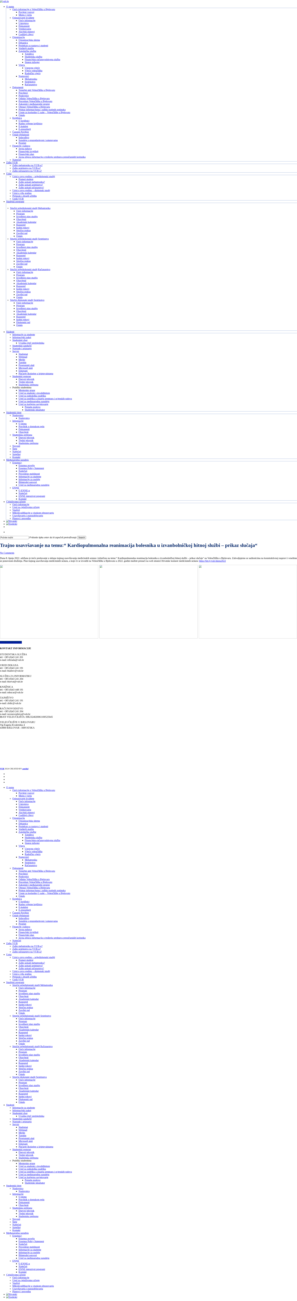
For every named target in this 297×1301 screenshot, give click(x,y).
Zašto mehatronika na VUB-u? (27, 946)
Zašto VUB (12, 943)
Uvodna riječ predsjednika (31, 1116)
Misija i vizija (25, 795)
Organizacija (18, 818)
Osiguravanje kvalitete (23, 798)
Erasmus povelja (27, 1238)
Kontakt (16, 1230)
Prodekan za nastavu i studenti (33, 826)
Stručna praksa (26, 1007)
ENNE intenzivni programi (32, 1269)
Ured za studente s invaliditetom (34, 1166)
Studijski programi (15, 982)
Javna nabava (25, 929)
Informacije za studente (23, 1107)
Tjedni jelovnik (26, 1155)
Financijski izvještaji (28, 932)
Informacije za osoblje (29, 1252)
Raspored (23, 1002)
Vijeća (22, 846)
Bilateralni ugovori (28, 1255)
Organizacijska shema (29, 821)
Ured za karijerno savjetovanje (33, 1177)
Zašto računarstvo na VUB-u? (27, 951)
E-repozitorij (25, 910)
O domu (23, 1196)
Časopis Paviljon (20, 912)
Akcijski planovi (27, 812)
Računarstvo (31, 865)
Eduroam (23, 1144)
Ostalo (22, 896)
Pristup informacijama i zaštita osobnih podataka (42, 890)
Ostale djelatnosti (20, 915)
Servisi (15, 1124)
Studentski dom (13, 1185)
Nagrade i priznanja (22, 1121)
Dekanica (23, 823)
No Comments (7, 553)
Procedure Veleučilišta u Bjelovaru (35, 882)
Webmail (23, 1130)
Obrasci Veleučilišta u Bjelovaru (34, 887)
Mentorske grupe (27, 1163)
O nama (10, 787)
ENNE (15, 1261)
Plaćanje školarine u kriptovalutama (36, 1146)
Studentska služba (33, 837)
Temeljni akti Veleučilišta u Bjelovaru (37, 871)
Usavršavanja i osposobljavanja (27, 1288)
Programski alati (26, 1138)
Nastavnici (24, 857)
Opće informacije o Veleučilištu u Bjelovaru (33, 790)
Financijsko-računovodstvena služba (42, 840)
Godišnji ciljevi (26, 815)
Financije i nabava (21, 926)
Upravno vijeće (32, 848)
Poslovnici (24, 876)
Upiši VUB (18, 979)
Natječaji (16, 940)
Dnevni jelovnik (26, 1152)
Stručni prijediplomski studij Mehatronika (32, 985)
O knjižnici (24, 901)
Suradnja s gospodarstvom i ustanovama (38, 921)
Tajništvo (29, 834)
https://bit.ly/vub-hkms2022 (212, 561)
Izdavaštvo (24, 918)
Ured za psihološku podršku (32, 1169)
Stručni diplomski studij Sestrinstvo (29, 1077)
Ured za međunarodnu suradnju (34, 1174)
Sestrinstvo (30, 862)
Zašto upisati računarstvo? (31, 968)
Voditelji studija (26, 829)
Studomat (23, 1127)
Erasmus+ (17, 1235)
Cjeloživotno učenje (16, 1274)
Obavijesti (23, 996)
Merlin (22, 1132)
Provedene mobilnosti (29, 1247)
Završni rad (24, 1010)
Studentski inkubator (35, 1183)
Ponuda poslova (32, 1180)
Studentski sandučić (22, 1119)
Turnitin (22, 1135)
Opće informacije (27, 801)
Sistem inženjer (32, 843)
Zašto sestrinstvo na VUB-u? (26, 949)
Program (23, 990)
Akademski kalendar (29, 999)
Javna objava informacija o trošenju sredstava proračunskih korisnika (52, 937)
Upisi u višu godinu (22, 974)
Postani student (26, 960)
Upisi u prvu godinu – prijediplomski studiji (33, 957)
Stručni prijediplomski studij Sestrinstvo (31, 1015)
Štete (14, 1222)
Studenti (10, 1105)
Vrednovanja (25, 809)
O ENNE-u (24, 1263)
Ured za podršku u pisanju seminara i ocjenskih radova (45, 1171)
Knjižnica (17, 899)
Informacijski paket (21, 1110)
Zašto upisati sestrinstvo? (31, 965)
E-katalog (23, 907)
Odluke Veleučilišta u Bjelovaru (34, 879)
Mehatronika (31, 860)
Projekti (22, 924)
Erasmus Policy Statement (31, 1241)
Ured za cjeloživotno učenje (26, 1280)
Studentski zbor (20, 1113)
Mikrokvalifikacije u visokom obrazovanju (33, 1286)
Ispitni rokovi (25, 1004)
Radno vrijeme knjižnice (30, 904)
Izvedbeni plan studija (29, 993)
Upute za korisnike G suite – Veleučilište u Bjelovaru (44, 893)
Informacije (18, 1194)
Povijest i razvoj (26, 793)
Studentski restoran (21, 1149)
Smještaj (16, 1227)
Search (81, 537)
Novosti (16, 1219)
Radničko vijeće (33, 854)
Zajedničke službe (27, 832)
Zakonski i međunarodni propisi (34, 885)
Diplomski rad (25, 1099)
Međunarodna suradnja (17, 1233)
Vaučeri (16, 1283)
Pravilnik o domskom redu (31, 1199)
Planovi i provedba (21, 1291)
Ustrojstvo (24, 804)
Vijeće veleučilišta (33, 851)
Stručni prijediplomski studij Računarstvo (32, 1046)
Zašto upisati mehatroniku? (32, 963)
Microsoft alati (26, 1141)
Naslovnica (17, 1188)
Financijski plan (26, 935)
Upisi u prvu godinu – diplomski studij (31, 971)
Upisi (8, 954)
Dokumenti (24, 807)
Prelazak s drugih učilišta (24, 976)
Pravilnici (23, 873)
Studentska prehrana (28, 1157)
